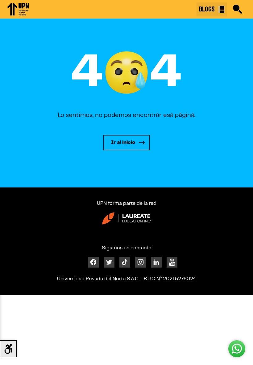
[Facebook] (93, 262)
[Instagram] (140, 262)
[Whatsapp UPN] (236, 348)
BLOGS (207, 9)
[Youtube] (172, 262)
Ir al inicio (123, 142)
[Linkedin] (156, 262)
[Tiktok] (124, 262)
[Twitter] (109, 262)
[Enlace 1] (18, 9)
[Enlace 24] (126, 218)
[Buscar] (237, 9)
